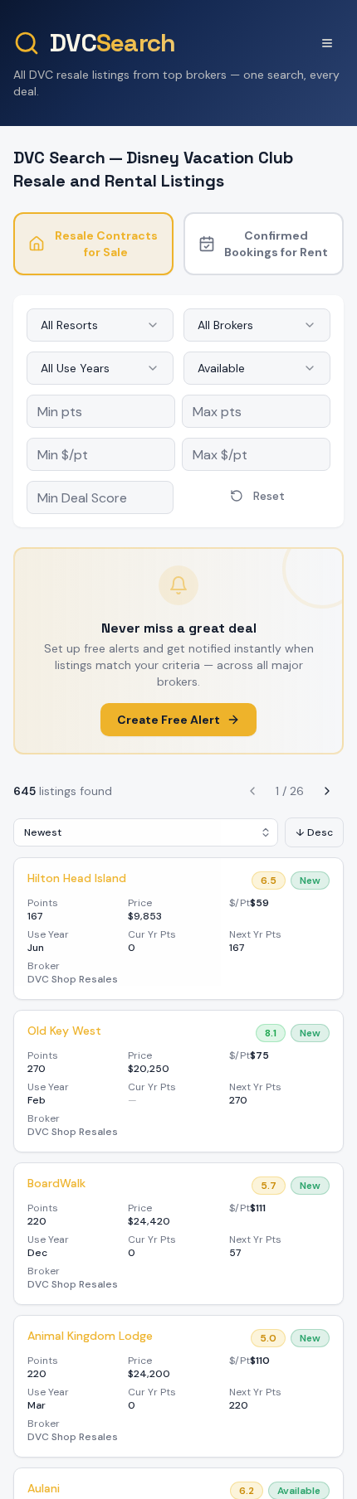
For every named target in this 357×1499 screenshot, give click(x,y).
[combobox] (100, 325)
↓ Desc (314, 832)
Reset (269, 495)
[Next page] (327, 791)
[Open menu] (327, 43)
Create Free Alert (168, 719)
